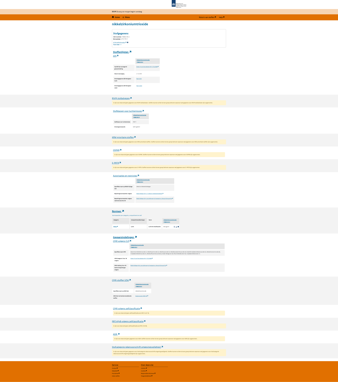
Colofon (152, 368)
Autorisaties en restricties (126, 175)
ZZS (116, 56)
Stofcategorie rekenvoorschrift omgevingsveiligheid (137, 347)
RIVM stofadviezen (122, 98)
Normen (118, 211)
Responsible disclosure (154, 373)
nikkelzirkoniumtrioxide (143, 60)
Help (222, 17)
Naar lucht (139, 78)
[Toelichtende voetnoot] (178, 226)
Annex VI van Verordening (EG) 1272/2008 (147, 66)
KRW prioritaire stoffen (124, 137)
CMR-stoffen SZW (121, 280)
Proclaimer (124, 373)
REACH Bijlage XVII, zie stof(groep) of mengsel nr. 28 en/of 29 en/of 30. (154, 198)
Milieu (115, 226)
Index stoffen (116, 376)
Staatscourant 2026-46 (141, 296)
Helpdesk (124, 371)
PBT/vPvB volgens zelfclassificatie (129, 321)
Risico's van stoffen (208, 17)
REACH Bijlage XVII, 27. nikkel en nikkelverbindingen (150, 193)
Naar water (139, 86)
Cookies (152, 371)
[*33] (127, 42)
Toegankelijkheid (154, 376)
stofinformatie (120, 42)
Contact (123, 368)
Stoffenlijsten (122, 52)
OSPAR (117, 150)
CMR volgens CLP (122, 241)
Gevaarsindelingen (125, 237)
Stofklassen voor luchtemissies (128, 111)
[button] (126, 17)
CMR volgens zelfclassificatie (127, 308)
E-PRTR (116, 163)
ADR (116, 334)
